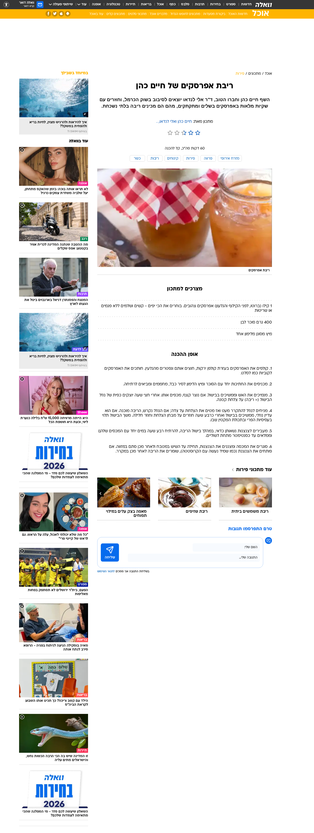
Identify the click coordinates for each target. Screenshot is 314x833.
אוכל (160, 4)
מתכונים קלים (115, 14)
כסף (172, 4)
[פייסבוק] (48, 14)
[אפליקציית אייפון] (61, 14)
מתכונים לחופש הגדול (185, 14)
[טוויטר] (55, 14)
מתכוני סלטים (137, 14)
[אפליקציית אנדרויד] (68, 14)
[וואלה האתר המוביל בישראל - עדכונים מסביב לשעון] (263, 4)
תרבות (200, 4)
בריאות (146, 4)
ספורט (231, 4)
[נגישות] (6, 5)
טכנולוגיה (113, 4)
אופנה (96, 4)
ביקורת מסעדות (214, 14)
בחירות (215, 4)
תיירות (130, 4)
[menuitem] (244, 4)
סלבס (185, 4)
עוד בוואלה (78, 141)
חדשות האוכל (237, 14)
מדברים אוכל (158, 14)
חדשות (246, 4)
